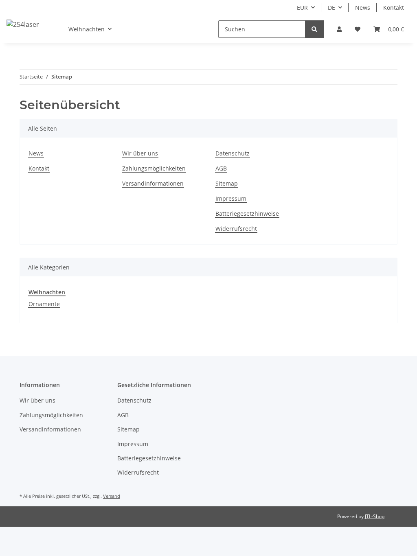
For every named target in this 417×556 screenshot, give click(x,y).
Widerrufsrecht (236, 228)
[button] (339, 29)
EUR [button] (302, 7)
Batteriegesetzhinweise (247, 213)
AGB (221, 168)
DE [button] (331, 7)
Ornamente (44, 304)
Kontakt (393, 7)
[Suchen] (314, 29)
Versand (111, 496)
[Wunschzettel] (357, 29)
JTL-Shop (374, 516)
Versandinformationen (153, 183)
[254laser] (23, 24)
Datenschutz (232, 153)
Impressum (230, 198)
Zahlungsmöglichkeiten (154, 168)
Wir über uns (140, 153)
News (362, 7)
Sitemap (226, 183)
